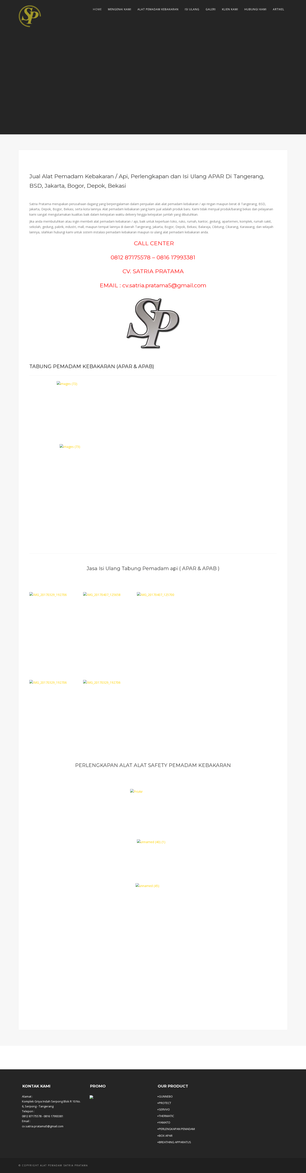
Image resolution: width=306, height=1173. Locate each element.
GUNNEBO (166, 1096)
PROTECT (165, 1103)
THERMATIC (166, 1116)
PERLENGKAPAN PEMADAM (177, 1129)
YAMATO (164, 1122)
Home (97, 9)
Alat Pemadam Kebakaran (158, 9)
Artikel (278, 9)
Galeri (211, 9)
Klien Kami (230, 9)
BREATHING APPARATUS (175, 1142)
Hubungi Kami (255, 9)
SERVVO (164, 1109)
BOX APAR (165, 1136)
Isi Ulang (192, 9)
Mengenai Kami (119, 9)
